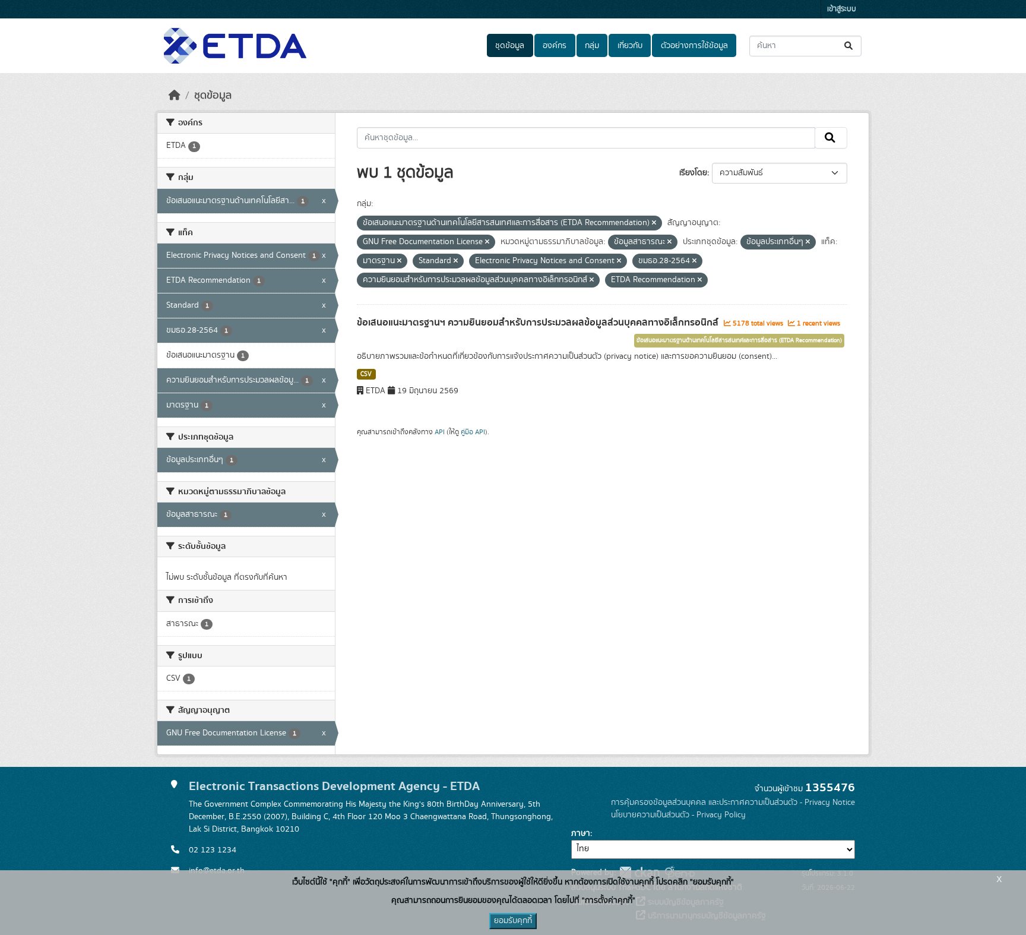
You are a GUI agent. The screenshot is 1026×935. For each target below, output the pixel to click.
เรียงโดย (693, 173)
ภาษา (580, 833)
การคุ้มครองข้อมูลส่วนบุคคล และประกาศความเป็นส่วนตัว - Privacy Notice (733, 802)
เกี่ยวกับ (630, 46)
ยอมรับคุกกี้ (513, 921)
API (440, 432)
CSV (366, 374)
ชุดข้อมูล (509, 46)
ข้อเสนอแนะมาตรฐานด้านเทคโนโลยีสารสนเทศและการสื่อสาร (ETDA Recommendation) (739, 340)
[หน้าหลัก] (174, 95)
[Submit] (849, 46)
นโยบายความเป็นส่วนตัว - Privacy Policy (678, 815)
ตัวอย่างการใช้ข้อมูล (694, 46)
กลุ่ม (592, 46)
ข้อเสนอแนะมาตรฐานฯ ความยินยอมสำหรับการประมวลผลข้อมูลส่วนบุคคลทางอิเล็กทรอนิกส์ (539, 322)
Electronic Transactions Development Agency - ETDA (334, 786)
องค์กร (554, 46)
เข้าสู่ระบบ (841, 9)
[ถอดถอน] (654, 223)
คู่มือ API (473, 432)
